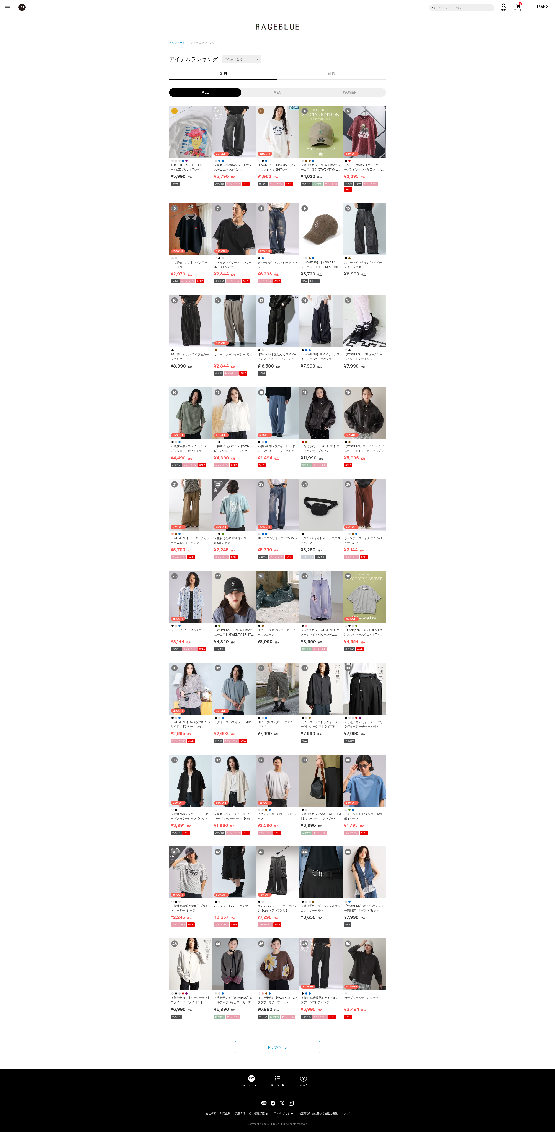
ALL (205, 92)
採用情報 (240, 1113)
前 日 (223, 74)
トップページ (177, 42)
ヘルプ (345, 1113)
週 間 (332, 74)
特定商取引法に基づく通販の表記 (318, 1113)
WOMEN (350, 92)
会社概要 (211, 1113)
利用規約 (225, 1113)
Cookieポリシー (283, 1113)
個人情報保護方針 (259, 1113)
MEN (277, 92)
